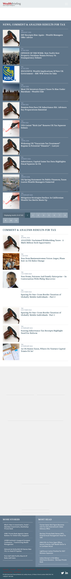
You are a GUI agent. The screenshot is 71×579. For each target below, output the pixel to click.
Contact (13, 569)
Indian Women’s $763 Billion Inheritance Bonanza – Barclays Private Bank (53, 560)
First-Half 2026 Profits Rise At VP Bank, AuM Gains (15, 557)
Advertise (20, 569)
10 (11, 220)
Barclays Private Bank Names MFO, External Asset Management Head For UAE (53, 535)
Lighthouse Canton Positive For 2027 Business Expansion (52, 552)
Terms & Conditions (43, 569)
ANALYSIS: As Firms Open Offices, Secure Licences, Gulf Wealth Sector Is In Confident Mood (53, 544)
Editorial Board (30, 569)
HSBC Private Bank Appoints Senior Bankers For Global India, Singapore (16, 534)
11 (16, 220)
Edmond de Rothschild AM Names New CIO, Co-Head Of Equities (17, 550)
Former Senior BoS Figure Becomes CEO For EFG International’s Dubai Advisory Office (52, 527)
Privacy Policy (8, 572)
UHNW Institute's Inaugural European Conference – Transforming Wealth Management (17, 542)
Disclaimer (17, 572)
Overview (6, 569)
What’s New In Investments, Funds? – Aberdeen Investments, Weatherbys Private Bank (17, 527)
